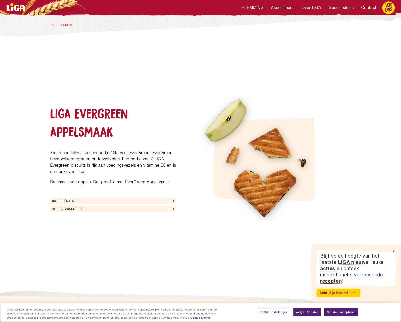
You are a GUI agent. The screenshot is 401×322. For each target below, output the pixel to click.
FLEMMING (252, 7)
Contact (368, 7)
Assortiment (282, 7)
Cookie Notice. (200, 317)
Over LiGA (311, 7)
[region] (200, 312)
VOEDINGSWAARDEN (67, 209)
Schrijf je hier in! (334, 293)
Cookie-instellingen (273, 311)
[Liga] (15, 7)
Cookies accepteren (341, 311)
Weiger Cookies (307, 311)
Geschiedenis (341, 7)
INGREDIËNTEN (63, 201)
